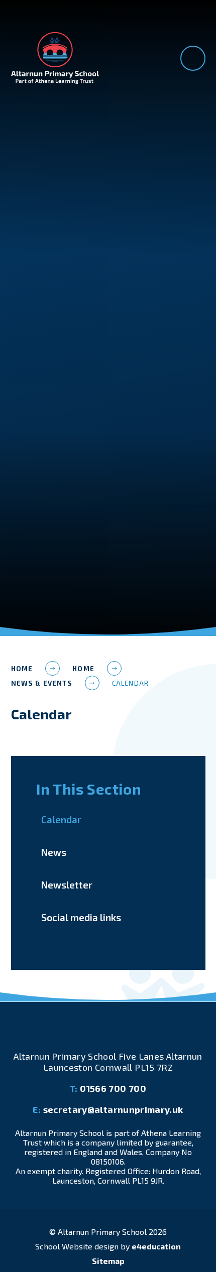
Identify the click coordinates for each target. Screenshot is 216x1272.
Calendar (130, 683)
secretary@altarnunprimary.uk (108, 1109)
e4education (156, 1246)
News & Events (41, 683)
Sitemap (108, 1260)
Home (22, 669)
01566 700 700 (108, 1088)
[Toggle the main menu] (192, 58)
